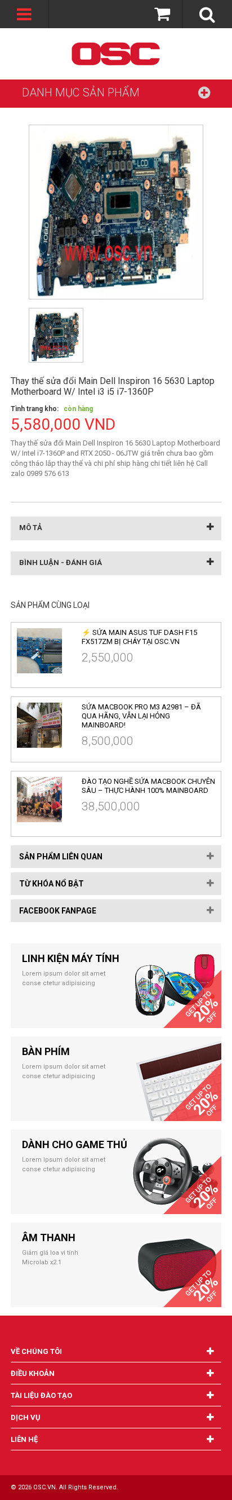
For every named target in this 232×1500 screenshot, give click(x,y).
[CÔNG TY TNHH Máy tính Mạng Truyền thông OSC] (116, 54)
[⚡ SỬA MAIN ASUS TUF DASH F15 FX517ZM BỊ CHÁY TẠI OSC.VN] (45, 650)
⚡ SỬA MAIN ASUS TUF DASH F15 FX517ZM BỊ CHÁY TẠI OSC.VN (139, 637)
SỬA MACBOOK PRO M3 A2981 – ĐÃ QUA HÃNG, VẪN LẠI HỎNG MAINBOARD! (141, 716)
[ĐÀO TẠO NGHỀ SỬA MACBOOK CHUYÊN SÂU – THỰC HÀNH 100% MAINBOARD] (45, 799)
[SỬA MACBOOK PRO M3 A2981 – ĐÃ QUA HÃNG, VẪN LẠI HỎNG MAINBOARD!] (45, 725)
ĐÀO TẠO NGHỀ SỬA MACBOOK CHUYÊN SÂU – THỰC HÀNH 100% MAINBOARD (148, 786)
